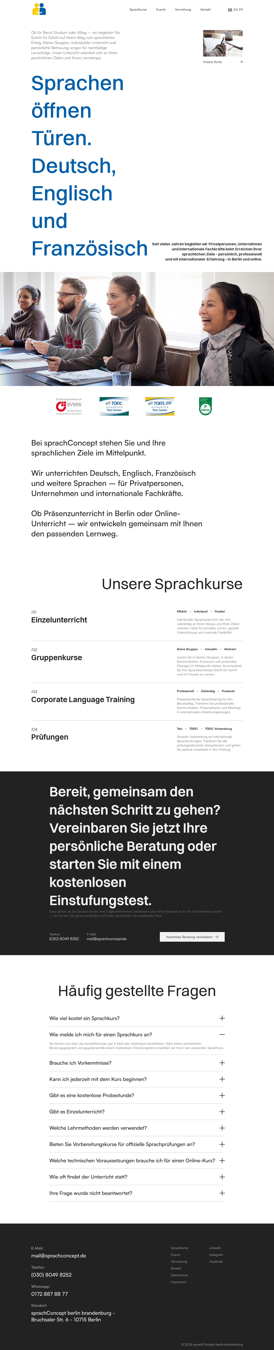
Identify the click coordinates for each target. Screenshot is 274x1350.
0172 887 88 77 (49, 1294)
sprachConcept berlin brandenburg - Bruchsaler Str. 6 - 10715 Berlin (73, 1316)
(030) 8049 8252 (64, 938)
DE (230, 10)
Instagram (216, 1255)
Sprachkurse (138, 9)
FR (241, 10)
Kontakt (205, 9)
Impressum (178, 1282)
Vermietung (183, 9)
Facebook (216, 1261)
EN (236, 10)
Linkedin (215, 1248)
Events (161, 9)
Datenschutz (179, 1275)
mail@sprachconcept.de (107, 938)
